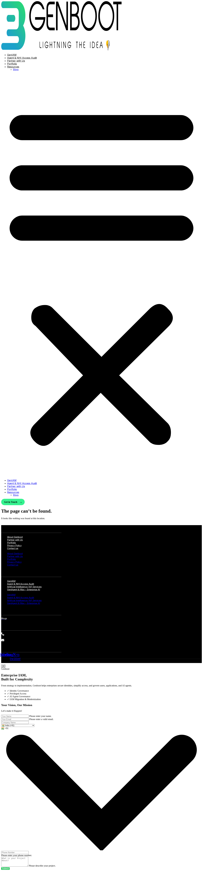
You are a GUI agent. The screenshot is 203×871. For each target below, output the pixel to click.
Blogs (16, 69)
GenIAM (11, 54)
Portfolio (12, 63)
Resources (13, 66)
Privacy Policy (14, 562)
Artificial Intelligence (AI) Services (24, 600)
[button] (101, 274)
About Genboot (15, 553)
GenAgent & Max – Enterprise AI (23, 589)
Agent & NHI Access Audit (22, 57)
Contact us (12, 548)
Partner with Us (16, 60)
